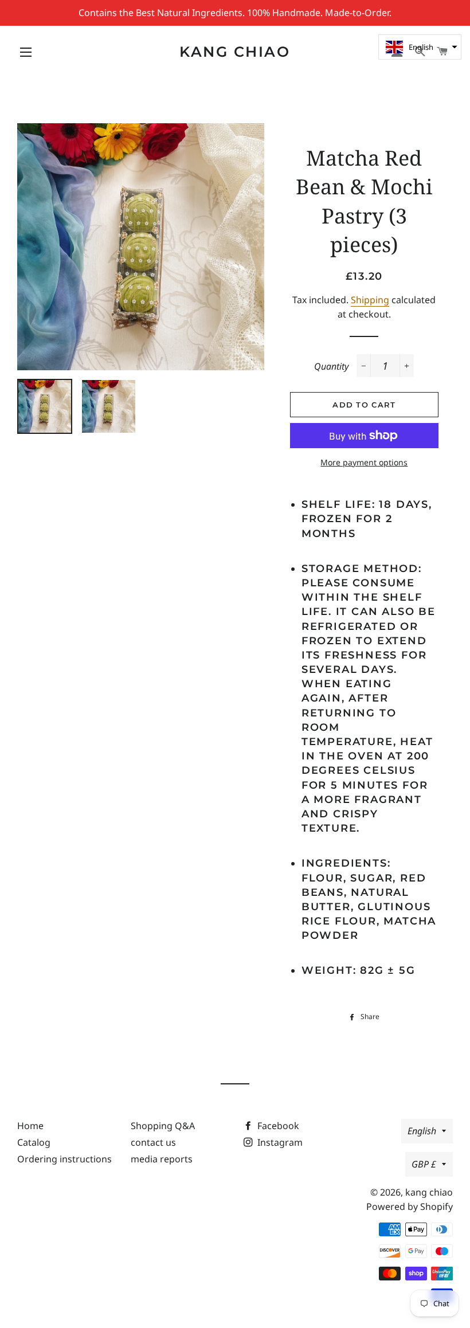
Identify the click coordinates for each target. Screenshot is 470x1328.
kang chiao (234, 51)
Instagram (279, 1142)
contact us (153, 1142)
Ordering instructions (64, 1159)
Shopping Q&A (163, 1125)
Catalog (33, 1142)
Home (30, 1125)
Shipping (370, 299)
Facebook (277, 1125)
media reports (162, 1159)
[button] (419, 47)
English (422, 1131)
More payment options (364, 462)
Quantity (331, 366)
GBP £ (424, 1164)
